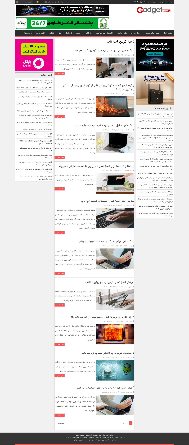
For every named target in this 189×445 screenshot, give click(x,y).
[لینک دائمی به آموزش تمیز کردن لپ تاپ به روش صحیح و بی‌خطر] (115, 415)
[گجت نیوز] (153, 14)
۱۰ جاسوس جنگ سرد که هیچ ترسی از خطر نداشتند (35, 92)
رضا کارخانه (128, 130)
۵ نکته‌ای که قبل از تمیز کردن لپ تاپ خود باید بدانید (104, 126)
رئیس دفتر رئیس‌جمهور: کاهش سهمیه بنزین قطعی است (155, 173)
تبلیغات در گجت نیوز (147, 2)
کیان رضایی (128, 55)
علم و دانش (122, 33)
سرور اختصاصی (96, 440)
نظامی (51, 33)
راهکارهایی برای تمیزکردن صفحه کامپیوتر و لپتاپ (106, 242)
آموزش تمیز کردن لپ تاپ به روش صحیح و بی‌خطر (105, 388)
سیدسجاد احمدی (126, 357)
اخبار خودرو (135, 33)
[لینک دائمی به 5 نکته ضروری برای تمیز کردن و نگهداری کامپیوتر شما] (115, 78)
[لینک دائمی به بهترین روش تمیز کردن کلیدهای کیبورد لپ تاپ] (115, 228)
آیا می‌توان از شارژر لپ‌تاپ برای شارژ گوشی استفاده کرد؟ (34, 87)
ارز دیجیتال (27, 33)
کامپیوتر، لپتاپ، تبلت (104, 33)
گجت (78, 33)
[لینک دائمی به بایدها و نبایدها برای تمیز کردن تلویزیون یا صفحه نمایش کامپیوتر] (115, 193)
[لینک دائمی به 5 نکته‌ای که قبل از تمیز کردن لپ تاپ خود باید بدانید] (115, 153)
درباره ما (171, 2)
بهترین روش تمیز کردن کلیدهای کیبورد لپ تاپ (107, 201)
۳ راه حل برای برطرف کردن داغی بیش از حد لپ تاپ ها (102, 317)
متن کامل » (59, 73)
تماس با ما (162, 2)
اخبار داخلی (40, 33)
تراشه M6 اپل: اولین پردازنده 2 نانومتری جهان (37, 129)
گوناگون (88, 33)
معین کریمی (128, 286)
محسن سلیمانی (127, 94)
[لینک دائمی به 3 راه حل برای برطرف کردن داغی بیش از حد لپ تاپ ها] (115, 344)
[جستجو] (17, 2)
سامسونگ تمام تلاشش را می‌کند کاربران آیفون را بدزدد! (34, 111)
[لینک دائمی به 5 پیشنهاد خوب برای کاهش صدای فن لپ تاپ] (115, 380)
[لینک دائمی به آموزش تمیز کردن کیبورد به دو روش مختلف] (115, 309)
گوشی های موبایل (152, 33)
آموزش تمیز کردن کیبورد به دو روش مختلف (109, 282)
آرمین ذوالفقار (127, 246)
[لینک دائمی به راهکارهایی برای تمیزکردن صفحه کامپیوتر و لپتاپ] (115, 268)
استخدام (135, 2)
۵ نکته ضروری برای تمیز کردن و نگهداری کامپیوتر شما (104, 51)
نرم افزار (69, 33)
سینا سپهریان (128, 205)
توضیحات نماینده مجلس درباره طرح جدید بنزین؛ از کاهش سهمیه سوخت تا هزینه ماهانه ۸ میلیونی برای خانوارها (156, 138)
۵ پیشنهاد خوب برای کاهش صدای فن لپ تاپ (108, 353)
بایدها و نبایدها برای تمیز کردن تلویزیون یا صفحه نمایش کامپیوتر (96, 166)
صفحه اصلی (167, 33)
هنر (60, 33)
